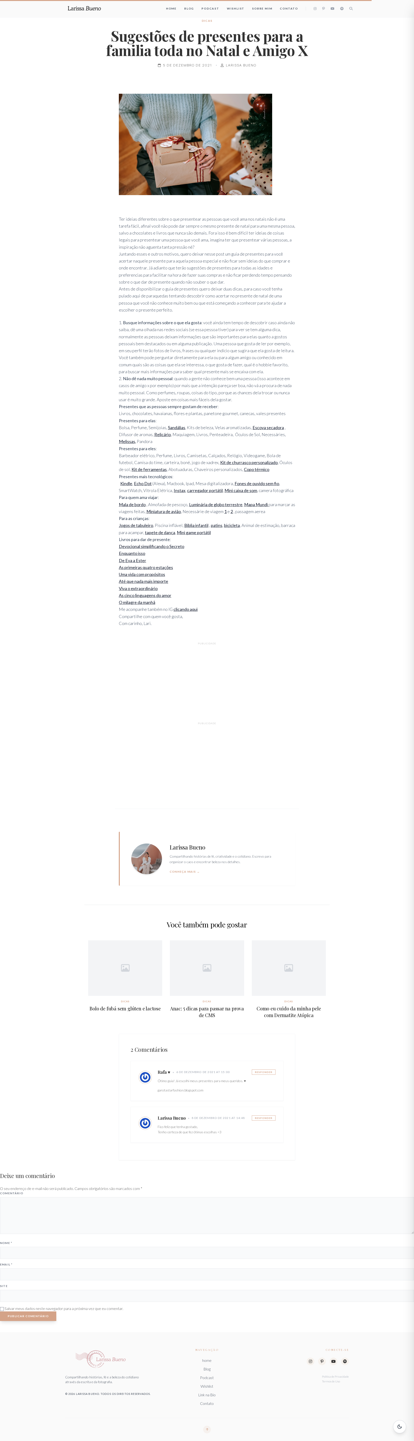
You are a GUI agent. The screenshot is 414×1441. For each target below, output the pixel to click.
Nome (6, 1243)
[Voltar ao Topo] (207, 1429)
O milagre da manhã (137, 602)
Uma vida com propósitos (142, 574)
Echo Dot (143, 483)
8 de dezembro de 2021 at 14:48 (218, 1118)
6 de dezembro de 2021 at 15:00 (203, 1072)
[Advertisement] (207, 680)
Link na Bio (207, 1394)
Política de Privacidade (335, 1376)
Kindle (126, 483)
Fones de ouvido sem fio (257, 483)
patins (216, 525)
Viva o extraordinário (138, 588)
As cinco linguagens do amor (145, 595)
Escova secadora (268, 427)
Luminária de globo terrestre (215, 504)
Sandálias (176, 427)
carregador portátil (205, 490)
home (171, 8)
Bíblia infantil (196, 525)
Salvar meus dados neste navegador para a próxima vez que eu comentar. (64, 1308)
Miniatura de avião (163, 511)
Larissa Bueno (172, 1118)
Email (6, 1264)
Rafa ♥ (164, 1072)
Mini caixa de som (240, 490)
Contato (289, 8)
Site (4, 1286)
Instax (179, 490)
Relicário (162, 434)
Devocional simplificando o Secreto (151, 546)
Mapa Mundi (256, 504)
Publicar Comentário (28, 1316)
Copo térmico (256, 469)
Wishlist (235, 8)
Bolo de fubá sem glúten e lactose (125, 1008)
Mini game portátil (194, 532)
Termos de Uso (331, 1381)
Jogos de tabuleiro (136, 525)
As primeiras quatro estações (146, 567)
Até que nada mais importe (143, 581)
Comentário (11, 1193)
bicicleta (232, 525)
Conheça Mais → (185, 871)
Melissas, (127, 441)
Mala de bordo (132, 504)
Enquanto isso (132, 553)
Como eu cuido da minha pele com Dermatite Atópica (289, 1011)
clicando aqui (185, 609)
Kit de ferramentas (149, 469)
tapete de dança (160, 532)
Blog (189, 8)
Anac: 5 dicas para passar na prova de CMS (207, 1011)
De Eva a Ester (132, 560)
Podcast (210, 8)
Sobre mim (262, 8)
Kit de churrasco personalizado (249, 462)
